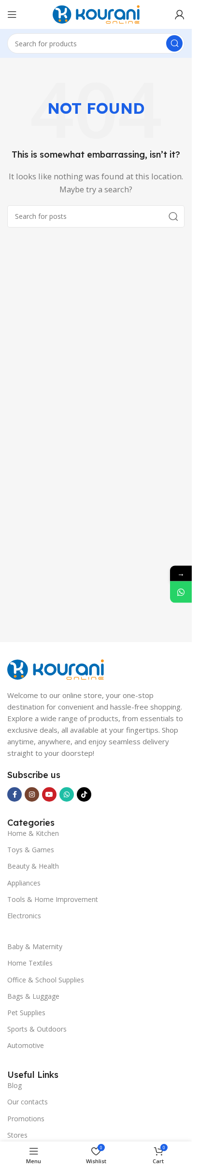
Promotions (25, 1118)
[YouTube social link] (49, 794)
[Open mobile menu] (12, 14)
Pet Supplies (26, 1012)
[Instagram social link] (32, 794)
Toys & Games (30, 849)
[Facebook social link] (14, 794)
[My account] (179, 14)
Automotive (25, 1045)
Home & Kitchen (33, 833)
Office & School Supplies (45, 979)
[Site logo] (96, 13)
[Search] (174, 43)
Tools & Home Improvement (52, 899)
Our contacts (27, 1101)
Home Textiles (30, 962)
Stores (17, 1135)
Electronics (24, 915)
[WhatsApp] (181, 592)
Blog (14, 1085)
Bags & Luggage (33, 996)
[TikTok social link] (84, 794)
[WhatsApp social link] (66, 794)
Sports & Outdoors (37, 1029)
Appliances (24, 882)
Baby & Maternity (34, 946)
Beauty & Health (33, 866)
